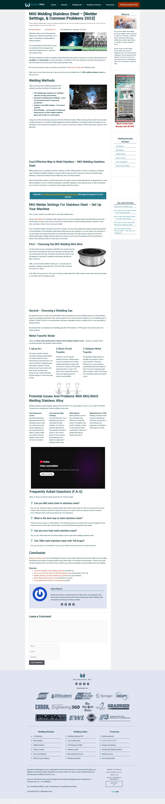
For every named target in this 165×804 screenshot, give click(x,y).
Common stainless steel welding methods (49, 571)
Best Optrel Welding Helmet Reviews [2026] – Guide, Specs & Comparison (124, 231)
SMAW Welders (121, 154)
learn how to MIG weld (76, 67)
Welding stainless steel (37, 558)
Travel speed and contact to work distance (49, 580)
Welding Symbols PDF (75, 736)
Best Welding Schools (75, 754)
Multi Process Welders (123, 166)
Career (53, 5)
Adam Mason (36, 29)
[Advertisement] (68, 145)
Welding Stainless (74, 758)
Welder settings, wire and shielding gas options (51, 576)
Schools (64, 5)
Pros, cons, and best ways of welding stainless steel (52, 573)
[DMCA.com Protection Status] (115, 792)
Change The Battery (109, 745)
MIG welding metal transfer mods (46, 578)
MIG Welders (120, 150)
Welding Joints (73, 749)
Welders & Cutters (94, 5)
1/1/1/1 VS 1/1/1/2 (109, 741)
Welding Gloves (107, 754)
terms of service (114, 769)
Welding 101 (77, 5)
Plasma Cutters (121, 158)
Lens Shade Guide (108, 758)
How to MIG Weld (74, 741)
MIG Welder (38, 219)
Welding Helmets (108, 736)
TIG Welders (120, 146)
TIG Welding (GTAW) (75, 745)
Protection (110, 5)
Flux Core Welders (121, 162)
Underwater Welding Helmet (112, 749)
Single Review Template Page (123, 206)
